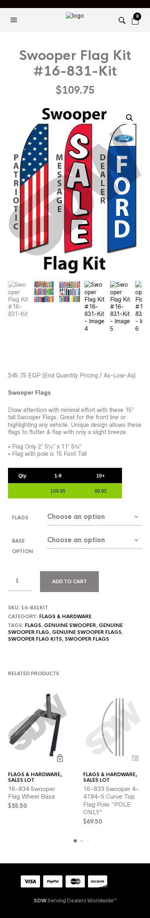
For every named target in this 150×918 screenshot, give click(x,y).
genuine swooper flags (87, 632)
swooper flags (87, 639)
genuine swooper (70, 625)
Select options (135, 758)
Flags (20, 517)
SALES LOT (21, 780)
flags (33, 625)
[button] (15, 20)
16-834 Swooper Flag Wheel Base (31, 792)
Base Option (22, 546)
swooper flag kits (35, 639)
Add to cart (69, 581)
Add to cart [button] (60, 758)
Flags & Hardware (65, 616)
